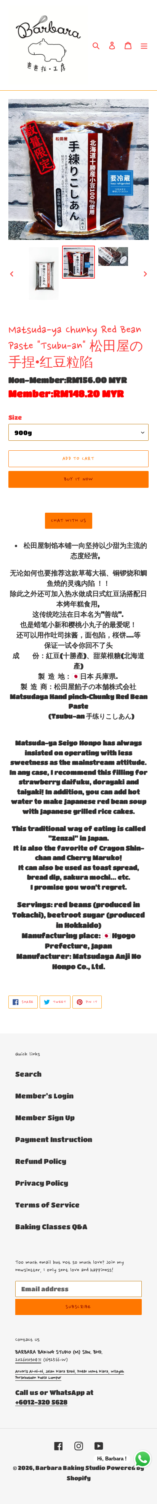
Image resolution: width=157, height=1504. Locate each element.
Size (15, 417)
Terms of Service (47, 1205)
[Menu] (144, 45)
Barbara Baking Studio (70, 1467)
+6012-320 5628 (41, 1402)
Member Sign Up (45, 1117)
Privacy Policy (41, 1183)
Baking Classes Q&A (51, 1226)
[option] (44, 273)
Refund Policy (40, 1161)
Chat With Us (68, 521)
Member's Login (44, 1096)
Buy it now (78, 479)
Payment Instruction (53, 1139)
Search (28, 1074)
